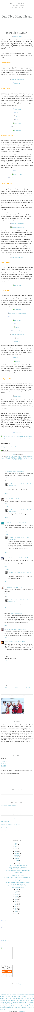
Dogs (25, 456)
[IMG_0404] (16, 432)
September (17, 858)
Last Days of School (22, 457)
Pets (12, 459)
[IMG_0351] (17, 338)
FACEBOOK (3, 763)
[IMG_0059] (17, 174)
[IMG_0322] (17, 334)
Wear (11, 3)
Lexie (20, 1002)
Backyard (10, 456)
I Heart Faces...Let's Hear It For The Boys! (10, 824)
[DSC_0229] (17, 112)
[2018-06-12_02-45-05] (17, 223)
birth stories (2, 1009)
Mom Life (29, 458)
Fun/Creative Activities (5, 1000)
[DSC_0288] (17, 120)
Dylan (9, 998)
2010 (16, 910)
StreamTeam (3, 1007)
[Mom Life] (17, 438)
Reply (6, 477)
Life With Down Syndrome (17, 5)
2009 (16, 911)
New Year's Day (16, 1004)
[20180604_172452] (17, 79)
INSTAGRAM (4, 762)
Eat (31, 1)
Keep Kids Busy (21, 1000)
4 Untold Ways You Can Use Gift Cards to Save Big (17, 882)
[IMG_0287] (17, 320)
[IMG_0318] (17, 331)
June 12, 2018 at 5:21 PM (22, 557)
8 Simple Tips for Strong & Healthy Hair (18, 865)
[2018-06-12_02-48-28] (17, 285)
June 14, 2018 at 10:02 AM (20, 641)
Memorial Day (31, 1002)
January (17, 896)
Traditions (23, 1007)
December (17, 853)
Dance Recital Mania (17, 872)
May (17, 889)
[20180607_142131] (17, 227)
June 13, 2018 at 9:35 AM (16, 613)
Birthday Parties (10, 996)
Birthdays (17, 996)
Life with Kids (20, 458)
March (16, 892)
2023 (16, 843)
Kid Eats (27, 1000)
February (17, 894)
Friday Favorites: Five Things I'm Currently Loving (17, 870)
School (22, 1006)
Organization (31, 1004)
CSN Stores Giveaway (6, 827)
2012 (16, 906)
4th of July (9, 994)
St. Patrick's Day (29, 1006)
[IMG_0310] (17, 327)
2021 (16, 846)
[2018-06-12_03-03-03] (17, 361)
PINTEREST (4, 765)
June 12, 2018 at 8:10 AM (13, 499)
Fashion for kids (21, 998)
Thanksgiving (10, 1007)
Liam (23, 1002)
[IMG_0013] (17, 171)
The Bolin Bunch (8, 471)
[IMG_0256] (17, 309)
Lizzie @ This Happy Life (10, 557)
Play (23, 1)
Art (23, 994)
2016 (16, 899)
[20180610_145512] (16, 396)
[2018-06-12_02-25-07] (17, 130)
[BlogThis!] (18, 454)
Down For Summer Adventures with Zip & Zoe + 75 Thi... (17, 877)
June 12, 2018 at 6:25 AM (18, 471)
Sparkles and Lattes (9, 629)
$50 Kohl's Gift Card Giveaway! (8, 818)
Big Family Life (18, 456)
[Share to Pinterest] (22, 454)
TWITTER (3, 767)
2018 (16, 851)
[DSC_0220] (17, 109)
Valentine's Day (30, 1007)
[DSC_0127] (17, 83)
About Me (14, 1)
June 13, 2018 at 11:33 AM (20, 629)
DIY (28, 996)
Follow (2, 781)
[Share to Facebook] (21, 454)
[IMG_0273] (17, 316)
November (16, 855)
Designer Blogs (21, 1011)
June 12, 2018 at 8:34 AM (20, 523)
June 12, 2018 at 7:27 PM (16, 587)
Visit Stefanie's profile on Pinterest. (9, 805)
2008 (16, 913)
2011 (16, 908)
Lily (26, 1002)
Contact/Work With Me (17, 7)
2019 (16, 850)
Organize (21, 3)
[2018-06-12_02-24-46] (17, 127)
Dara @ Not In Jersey (9, 523)
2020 (16, 848)
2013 (16, 904)
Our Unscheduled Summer (18, 887)
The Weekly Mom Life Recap (17, 869)
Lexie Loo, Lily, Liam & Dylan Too (16, 483)
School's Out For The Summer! (18, 881)
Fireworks (12, 457)
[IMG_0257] (17, 313)
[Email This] (16, 454)
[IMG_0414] (17, 341)
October (17, 857)
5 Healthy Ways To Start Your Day (18, 874)
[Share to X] (19, 454)
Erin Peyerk (7, 587)
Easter (13, 998)
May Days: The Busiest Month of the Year (10, 447)
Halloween (13, 1000)
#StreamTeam (3, 994)
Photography (9, 1006)
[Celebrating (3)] (17, 36)
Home (4, 1)
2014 (16, 903)
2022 (16, 845)
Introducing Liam (5, 821)
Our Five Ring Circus (17, 16)
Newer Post (29, 687)
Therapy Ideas (17, 1007)
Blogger (19, 984)
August (17, 860)
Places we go (16, 1006)
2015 (16, 901)
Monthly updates (4, 1004)
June (17, 863)
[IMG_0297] (16, 323)
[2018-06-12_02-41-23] (17, 178)
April (17, 891)
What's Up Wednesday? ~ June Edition (17, 867)
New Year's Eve (24, 1004)
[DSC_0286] (17, 116)
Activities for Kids (17, 994)
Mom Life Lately (18, 879)
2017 (16, 898)
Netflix (11, 1004)
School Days (19, 459)
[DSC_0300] (17, 123)
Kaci (6, 499)
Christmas (23, 996)
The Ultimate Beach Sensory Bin (17, 884)
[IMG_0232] (17, 257)
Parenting (2, 1006)
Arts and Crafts (27, 994)
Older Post (4, 687)
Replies (7, 480)
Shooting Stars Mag (9, 641)
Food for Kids (30, 998)
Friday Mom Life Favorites (18, 875)
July (17, 862)
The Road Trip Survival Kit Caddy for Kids (10, 831)
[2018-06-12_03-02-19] (17, 357)
